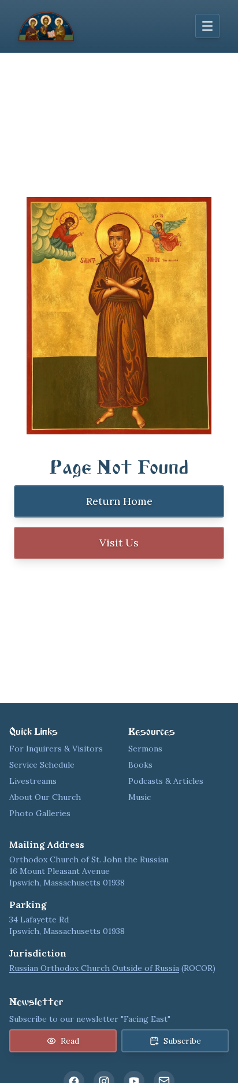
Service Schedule (42, 765)
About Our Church (45, 797)
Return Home (119, 501)
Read (70, 1041)
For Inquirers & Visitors (56, 748)
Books (140, 765)
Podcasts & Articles (165, 781)
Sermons (145, 748)
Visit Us (119, 542)
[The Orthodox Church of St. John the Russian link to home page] (46, 26)
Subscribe (182, 1041)
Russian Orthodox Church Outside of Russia (94, 968)
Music (139, 797)
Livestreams (33, 781)
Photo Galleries (39, 813)
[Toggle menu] (207, 26)
